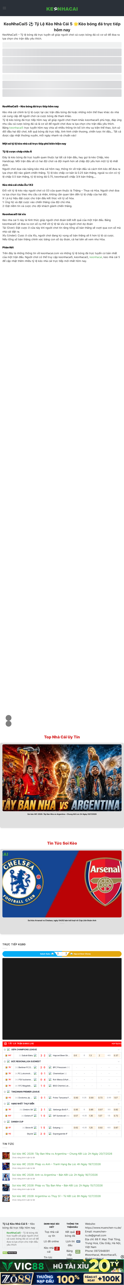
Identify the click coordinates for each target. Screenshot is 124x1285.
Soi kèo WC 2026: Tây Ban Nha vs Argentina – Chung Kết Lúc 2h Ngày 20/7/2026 (62, 814)
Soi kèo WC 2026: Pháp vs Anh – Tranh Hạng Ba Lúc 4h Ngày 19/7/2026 (56, 1164)
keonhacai (96, 257)
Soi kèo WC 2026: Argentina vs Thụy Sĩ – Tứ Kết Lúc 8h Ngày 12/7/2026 (56, 1196)
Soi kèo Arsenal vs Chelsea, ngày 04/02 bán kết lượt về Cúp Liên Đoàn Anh (62, 920)
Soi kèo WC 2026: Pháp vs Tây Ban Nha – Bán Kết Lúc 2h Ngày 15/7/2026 (57, 1185)
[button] (8, 718)
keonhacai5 (16, 127)
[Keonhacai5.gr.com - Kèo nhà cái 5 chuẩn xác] (62, 8)
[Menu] (4, 8)
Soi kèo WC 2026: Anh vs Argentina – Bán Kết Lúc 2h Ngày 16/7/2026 (55, 1174)
